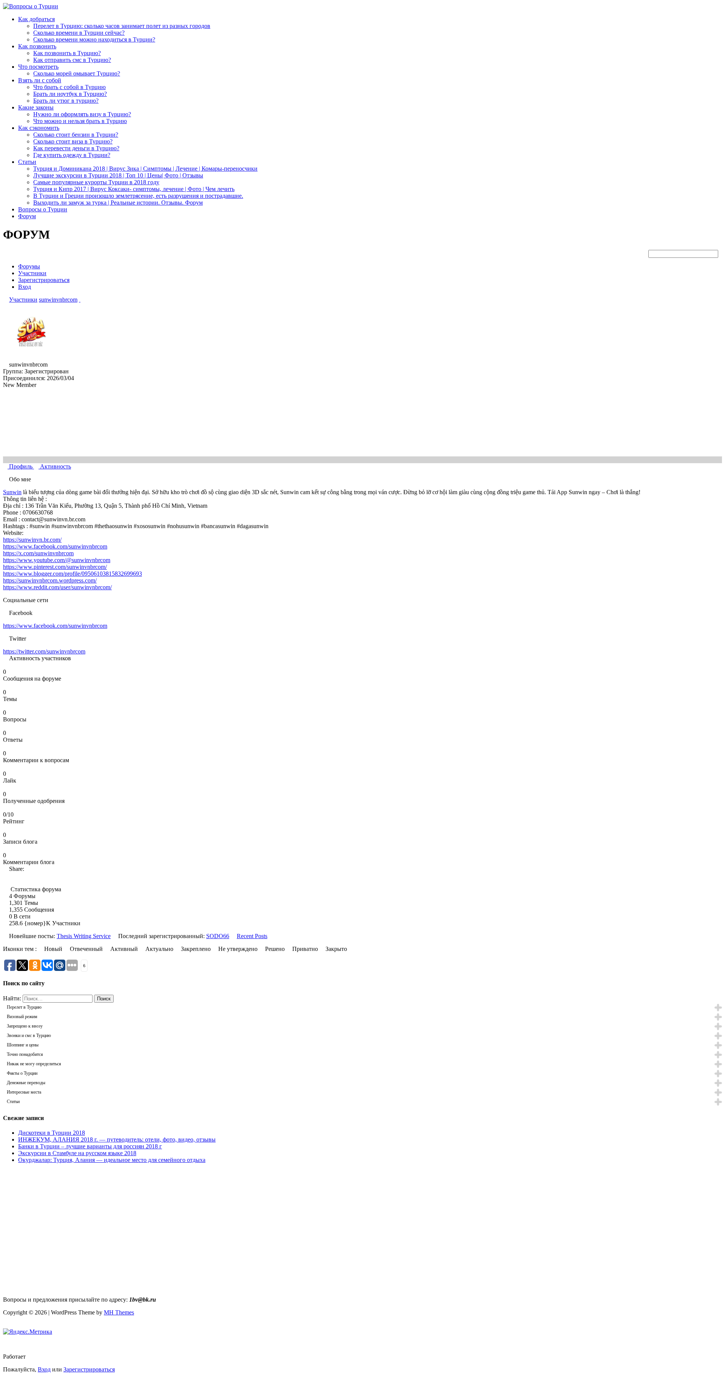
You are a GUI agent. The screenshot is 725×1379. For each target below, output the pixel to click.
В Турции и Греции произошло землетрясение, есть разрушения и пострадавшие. (138, 196)
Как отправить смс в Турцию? (72, 60)
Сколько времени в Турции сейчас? (79, 32)
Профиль (21, 466)
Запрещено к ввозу (25, 1026)
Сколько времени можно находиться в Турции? (94, 39)
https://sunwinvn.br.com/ (32, 539)
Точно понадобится (25, 1054)
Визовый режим (22, 1016)
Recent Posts (252, 936)
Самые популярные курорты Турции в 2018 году (96, 182)
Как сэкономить (38, 128)
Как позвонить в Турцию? (67, 53)
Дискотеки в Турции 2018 (51, 1132)
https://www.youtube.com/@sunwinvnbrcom (56, 560)
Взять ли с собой (39, 80)
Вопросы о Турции (42, 209)
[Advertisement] (66, 1236)
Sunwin (12, 492)
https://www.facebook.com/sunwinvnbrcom (55, 546)
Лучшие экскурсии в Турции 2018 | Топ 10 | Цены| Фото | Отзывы (118, 175)
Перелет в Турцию (24, 1007)
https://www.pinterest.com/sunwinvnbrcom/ (55, 567)
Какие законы (36, 107)
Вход (24, 287)
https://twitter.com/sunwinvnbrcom (44, 651)
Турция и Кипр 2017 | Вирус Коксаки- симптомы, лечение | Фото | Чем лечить (133, 189)
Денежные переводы (26, 1082)
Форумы (29, 266)
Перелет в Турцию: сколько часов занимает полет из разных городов (121, 26)
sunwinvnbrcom (58, 299)
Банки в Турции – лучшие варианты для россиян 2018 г (90, 1146)
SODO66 (217, 936)
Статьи (27, 162)
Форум (27, 216)
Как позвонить (37, 46)
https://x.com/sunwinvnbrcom (38, 553)
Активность (55, 466)
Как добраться (36, 19)
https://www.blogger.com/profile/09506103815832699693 (72, 573)
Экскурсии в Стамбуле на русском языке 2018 (77, 1153)
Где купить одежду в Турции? (71, 155)
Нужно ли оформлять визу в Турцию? (82, 114)
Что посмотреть (38, 66)
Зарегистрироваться (43, 280)
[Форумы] (5, 299)
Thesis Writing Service (84, 936)
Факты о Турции (22, 1073)
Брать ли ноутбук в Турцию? (70, 94)
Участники (32, 273)
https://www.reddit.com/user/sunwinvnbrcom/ (57, 587)
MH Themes (119, 1312)
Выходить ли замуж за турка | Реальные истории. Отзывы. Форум (118, 202)
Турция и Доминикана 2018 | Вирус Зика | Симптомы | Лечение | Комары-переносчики (145, 168)
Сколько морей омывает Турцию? (76, 73)
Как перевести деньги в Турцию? (76, 148)
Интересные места (24, 1092)
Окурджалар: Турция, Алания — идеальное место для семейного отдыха (111, 1160)
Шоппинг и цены (23, 1045)
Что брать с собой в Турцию (69, 87)
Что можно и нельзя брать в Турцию (80, 121)
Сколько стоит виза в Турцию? (73, 141)
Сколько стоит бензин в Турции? (75, 134)
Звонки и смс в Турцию (29, 1035)
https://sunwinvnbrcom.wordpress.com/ (50, 580)
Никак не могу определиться (34, 1063)
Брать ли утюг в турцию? (66, 100)
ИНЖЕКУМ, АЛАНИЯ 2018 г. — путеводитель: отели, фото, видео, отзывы (117, 1139)
